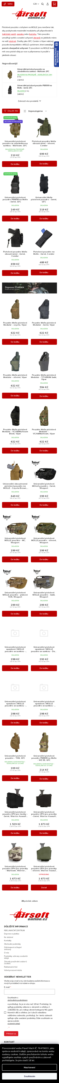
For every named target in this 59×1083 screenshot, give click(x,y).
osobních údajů (14, 1023)
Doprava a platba (11, 934)
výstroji (12, 41)
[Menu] (8, 4)
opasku (20, 34)
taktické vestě (9, 34)
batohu (32, 34)
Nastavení (29, 1067)
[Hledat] (43, 4)
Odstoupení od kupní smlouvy (13, 948)
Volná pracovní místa (13, 970)
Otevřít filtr (13, 111)
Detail (44, 887)
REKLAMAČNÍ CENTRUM (14, 930)
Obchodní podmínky (12, 944)
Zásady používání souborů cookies (15, 963)
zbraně (37, 37)
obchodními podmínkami (17, 1000)
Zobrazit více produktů (28, 101)
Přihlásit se (11, 1033)
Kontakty (8, 940)
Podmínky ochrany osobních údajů (16, 957)
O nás (6, 953)
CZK (35, 4)
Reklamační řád (10, 967)
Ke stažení (8, 937)
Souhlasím (29, 1076)
